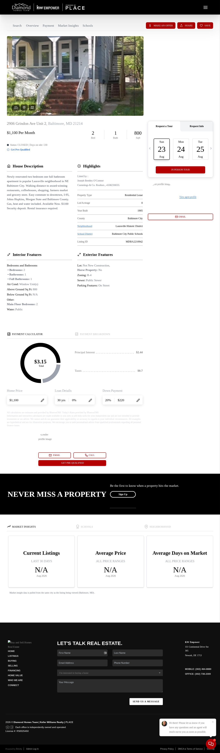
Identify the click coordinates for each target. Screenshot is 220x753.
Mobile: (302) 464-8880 (198, 669)
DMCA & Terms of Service (190, 749)
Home (11, 651)
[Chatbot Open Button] (211, 744)
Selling (13, 665)
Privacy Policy (167, 749)
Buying (12, 661)
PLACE (69, 722)
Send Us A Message (146, 701)
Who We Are (15, 680)
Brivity (19, 749)
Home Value (15, 675)
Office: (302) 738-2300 (198, 674)
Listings (13, 656)
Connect (13, 685)
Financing (14, 670)
